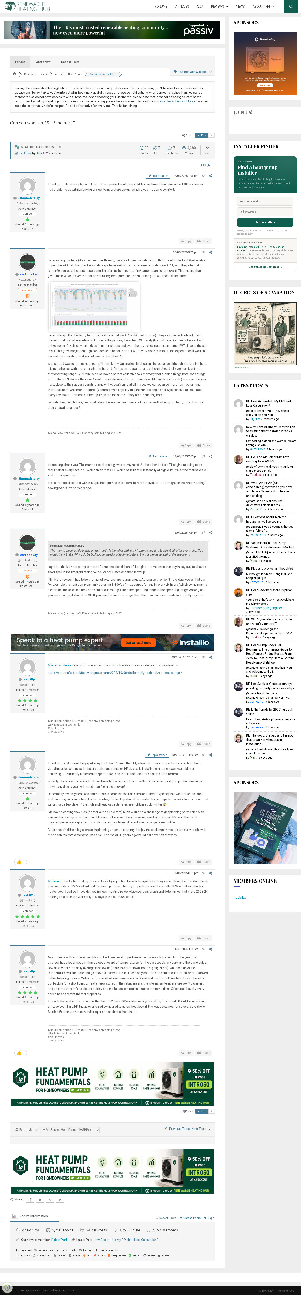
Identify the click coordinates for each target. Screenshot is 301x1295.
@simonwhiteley (59, 665)
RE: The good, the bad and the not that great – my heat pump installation (269, 740)
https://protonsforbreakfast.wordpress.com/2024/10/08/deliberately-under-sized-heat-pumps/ (115, 673)
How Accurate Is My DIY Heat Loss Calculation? (126, 1240)
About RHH (261, 6)
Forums (161, 6)
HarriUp (41, 153)
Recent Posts (70, 62)
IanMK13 (29, 895)
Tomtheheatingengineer (267, 608)
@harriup (54, 881)
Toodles (255, 474)
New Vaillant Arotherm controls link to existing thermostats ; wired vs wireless (270, 431)
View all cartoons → (242, 367)
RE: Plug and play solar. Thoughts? (269, 568)
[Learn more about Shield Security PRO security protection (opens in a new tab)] (7, 1287)
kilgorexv (256, 419)
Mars (253, 560)
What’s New (43, 62)
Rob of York (59, 1240)
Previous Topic (179, 1129)
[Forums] (14, 74)
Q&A (200, 6)
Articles (182, 6)
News (240, 6)
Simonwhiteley (29, 198)
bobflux (241, 897)
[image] (94, 328)
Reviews (217, 6)
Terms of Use (286, 1290)
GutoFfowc (257, 449)
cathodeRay (29, 274)
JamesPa (256, 582)
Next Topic (200, 1129)
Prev (203, 135)
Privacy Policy (265, 1290)
